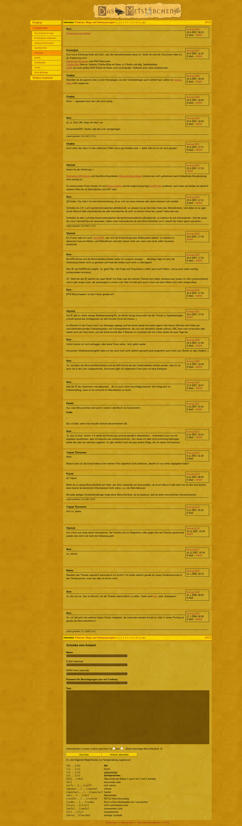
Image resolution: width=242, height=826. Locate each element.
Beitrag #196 (193, 29)
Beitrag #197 (193, 50)
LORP (69, 68)
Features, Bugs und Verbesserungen (95, 22)
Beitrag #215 (193, 507)
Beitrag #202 (193, 165)
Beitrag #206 (193, 290)
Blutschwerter (115, 186)
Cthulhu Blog (72, 64)
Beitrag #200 (193, 118)
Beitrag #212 (193, 431)
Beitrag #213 (193, 453)
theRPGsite (156, 186)
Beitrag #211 (193, 403)
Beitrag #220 (193, 613)
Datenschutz (127, 822)
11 (140, 22)
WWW (199, 35)
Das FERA (98, 238)
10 (137, 22)
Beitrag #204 (193, 233)
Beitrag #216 (193, 528)
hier (155, 596)
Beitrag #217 (193, 549)
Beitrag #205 (193, 255)
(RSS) (208, 22)
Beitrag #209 (193, 361)
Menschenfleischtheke (130, 176)
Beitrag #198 (193, 76)
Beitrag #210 (193, 382)
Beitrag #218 (193, 571)
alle (143, 22)
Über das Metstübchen (149, 822)
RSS (166, 822)
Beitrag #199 (193, 97)
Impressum (111, 822)
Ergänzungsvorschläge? (78, 33)
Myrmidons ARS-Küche (78, 176)
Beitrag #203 (193, 197)
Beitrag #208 (193, 340)
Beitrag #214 (193, 474)
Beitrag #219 (193, 592)
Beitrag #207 (193, 311)
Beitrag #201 (193, 144)
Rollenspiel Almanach (77, 61)
